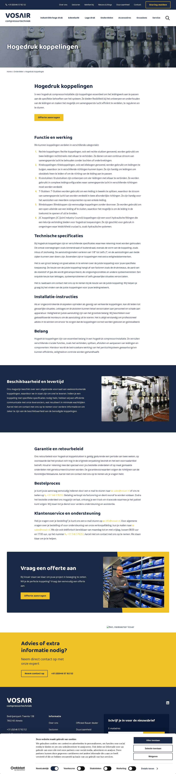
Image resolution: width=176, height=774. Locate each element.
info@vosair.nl (112, 520)
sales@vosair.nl (122, 490)
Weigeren (153, 756)
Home (9, 72)
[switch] (81, 768)
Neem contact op (34, 673)
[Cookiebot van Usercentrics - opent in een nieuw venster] (18, 769)
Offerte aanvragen (49, 117)
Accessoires (125, 18)
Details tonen (147, 768)
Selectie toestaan (153, 748)
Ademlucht (73, 18)
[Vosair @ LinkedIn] (150, 702)
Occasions (142, 18)
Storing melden (158, 5)
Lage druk (90, 18)
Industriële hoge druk (51, 18)
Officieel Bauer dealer (87, 722)
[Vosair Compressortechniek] (18, 18)
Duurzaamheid (123, 4)
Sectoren (76, 4)
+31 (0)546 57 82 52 (17, 4)
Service (156, 18)
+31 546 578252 (55, 495)
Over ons (63, 4)
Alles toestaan (153, 740)
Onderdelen (107, 18)
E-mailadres (114, 728)
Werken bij (89, 4)
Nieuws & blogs (105, 4)
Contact (137, 4)
